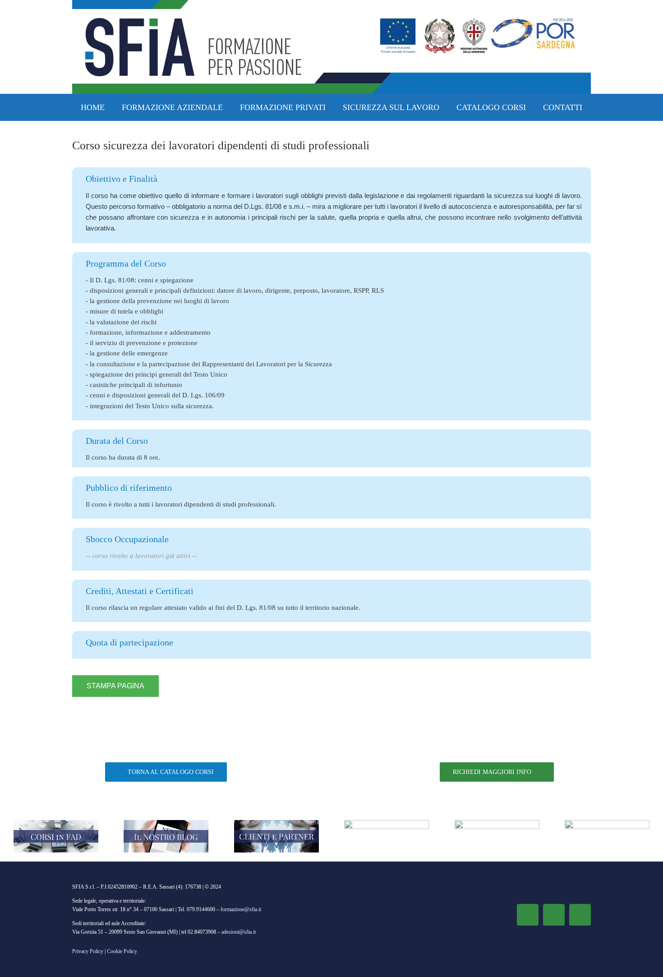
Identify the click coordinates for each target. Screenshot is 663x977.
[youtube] (580, 915)
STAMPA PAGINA (115, 686)
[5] (607, 823)
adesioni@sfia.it (238, 932)
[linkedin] (554, 915)
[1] (56, 823)
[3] (276, 823)
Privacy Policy (87, 951)
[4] (386, 823)
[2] (166, 823)
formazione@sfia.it (241, 909)
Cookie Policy (122, 951)
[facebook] (528, 915)
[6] (497, 823)
